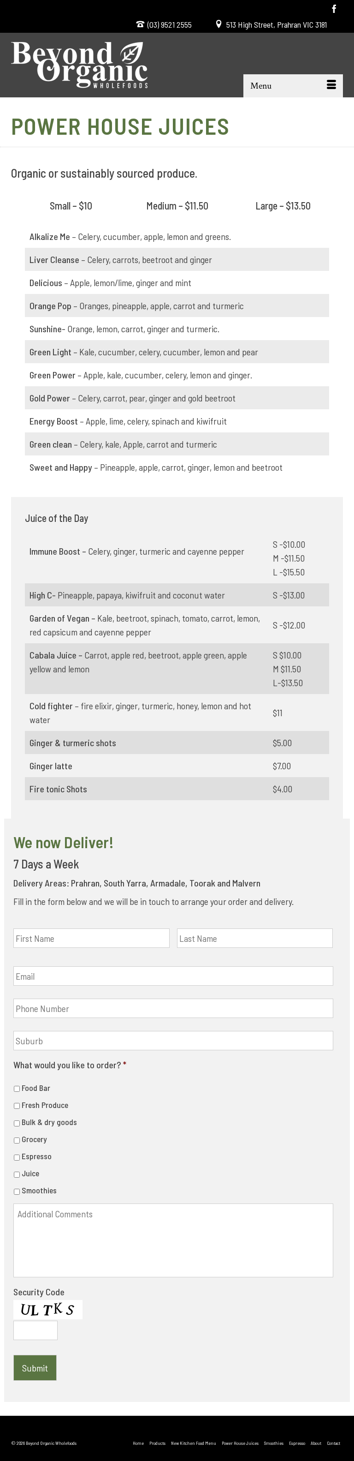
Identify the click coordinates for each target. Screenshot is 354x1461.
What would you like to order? (69, 1064)
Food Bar (36, 1088)
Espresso (37, 1156)
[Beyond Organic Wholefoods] (177, 65)
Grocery (34, 1139)
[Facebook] (334, 8)
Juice (30, 1173)
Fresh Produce (45, 1105)
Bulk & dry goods (49, 1122)
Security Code (39, 1291)
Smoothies (39, 1190)
